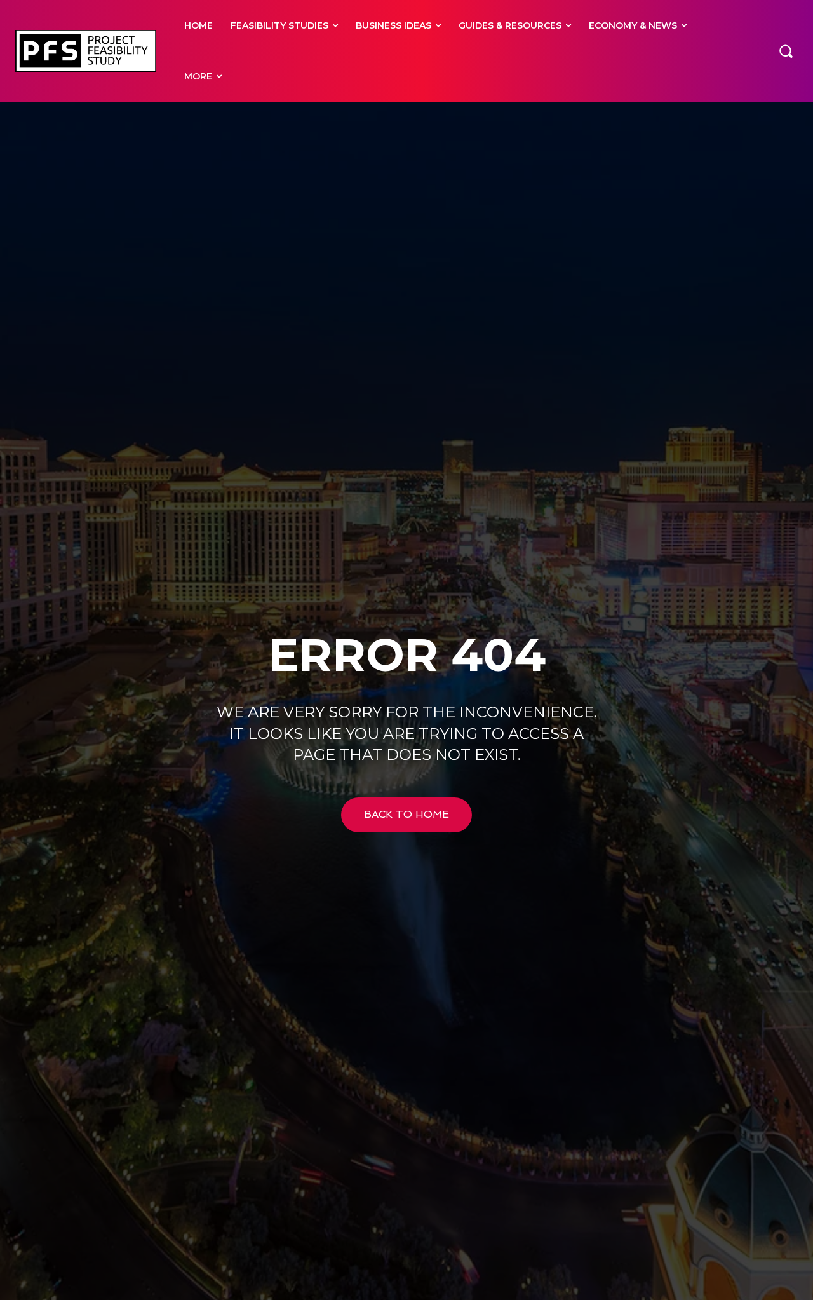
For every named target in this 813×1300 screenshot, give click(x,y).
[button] (786, 51)
